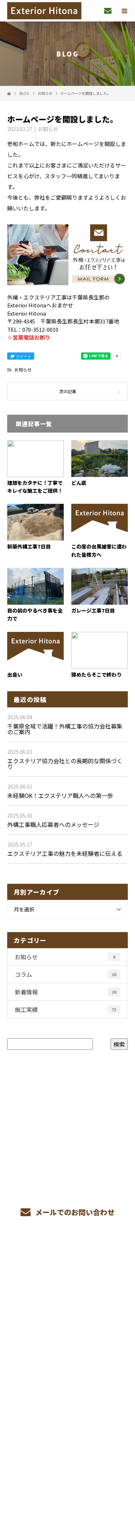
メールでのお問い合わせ (73, 1212)
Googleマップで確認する (67, 1432)
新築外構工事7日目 (29, 546)
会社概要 (67, 1324)
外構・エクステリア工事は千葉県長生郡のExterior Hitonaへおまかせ (68, 1478)
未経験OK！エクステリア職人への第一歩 (60, 795)
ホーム (67, 1256)
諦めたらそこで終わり (96, 674)
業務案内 (67, 1273)
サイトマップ (67, 1357)
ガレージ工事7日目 (93, 610)
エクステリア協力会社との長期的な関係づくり (64, 763)
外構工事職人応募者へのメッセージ (53, 824)
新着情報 (65, 992)
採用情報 (67, 1307)
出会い (14, 674)
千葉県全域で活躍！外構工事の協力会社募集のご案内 (64, 729)
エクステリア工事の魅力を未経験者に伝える (64, 853)
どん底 (78, 482)
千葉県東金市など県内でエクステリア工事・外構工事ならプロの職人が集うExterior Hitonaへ (67, 1391)
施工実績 (65, 1009)
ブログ (67, 1340)
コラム (65, 974)
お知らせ (48, 128)
